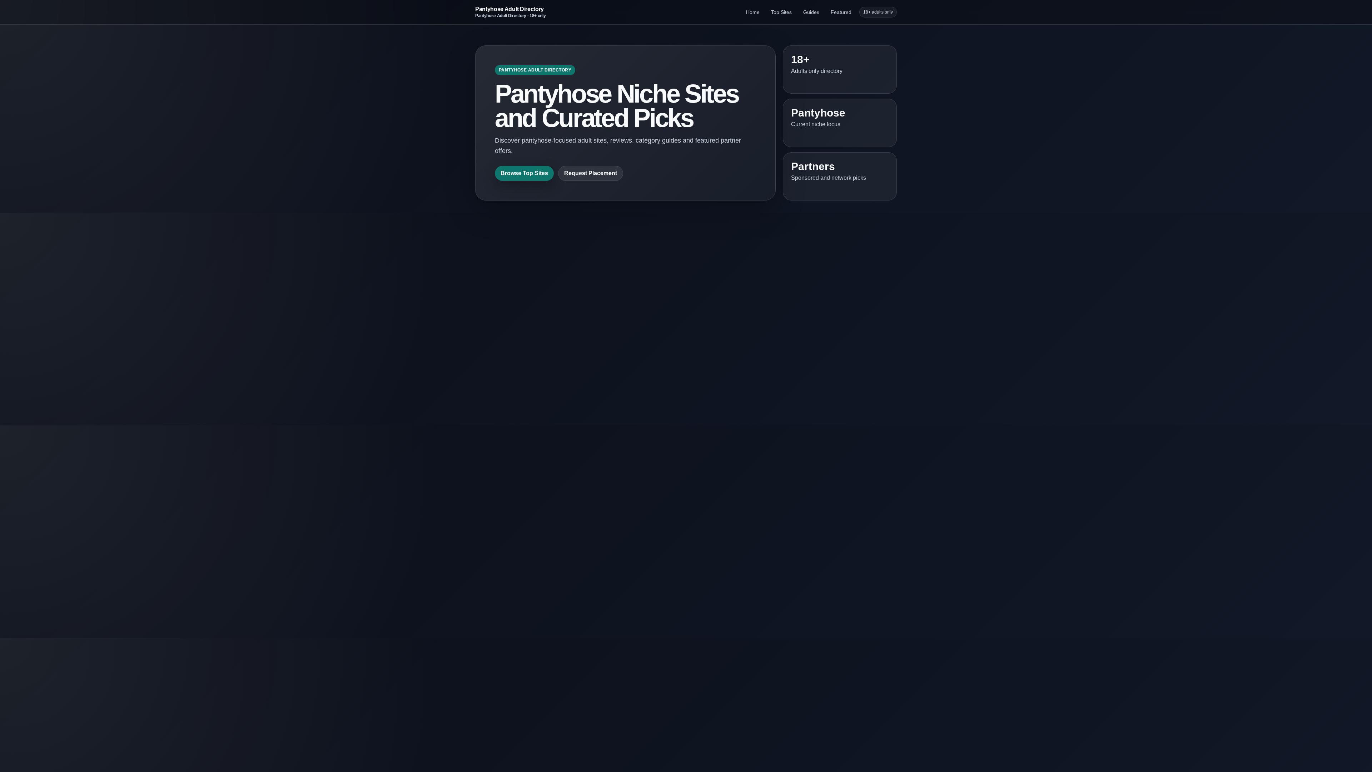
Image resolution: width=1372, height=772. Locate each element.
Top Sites (781, 12)
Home (753, 12)
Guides (811, 12)
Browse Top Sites (524, 173)
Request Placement (590, 173)
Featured (841, 12)
